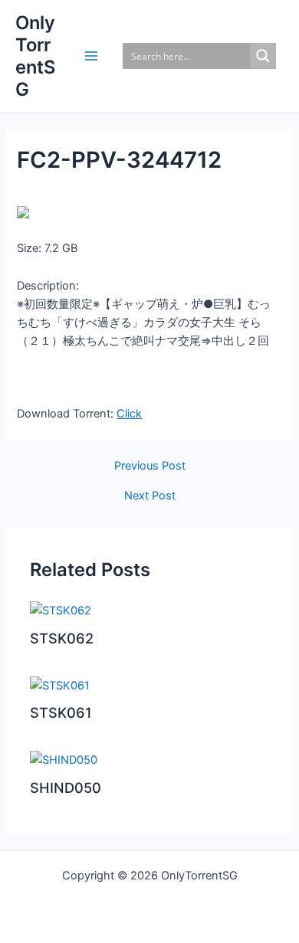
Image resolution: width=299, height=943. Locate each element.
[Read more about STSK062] (60, 610)
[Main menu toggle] (91, 56)
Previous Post (150, 466)
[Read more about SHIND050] (63, 759)
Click (129, 414)
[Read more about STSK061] (60, 685)
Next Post (150, 496)
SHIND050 (65, 787)
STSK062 (62, 638)
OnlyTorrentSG (35, 56)
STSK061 (61, 712)
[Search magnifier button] (263, 56)
